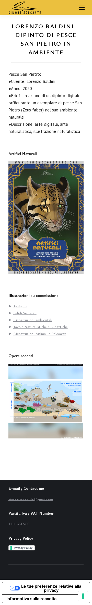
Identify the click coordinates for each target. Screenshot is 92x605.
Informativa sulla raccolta (31, 598)
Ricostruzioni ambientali (32, 319)
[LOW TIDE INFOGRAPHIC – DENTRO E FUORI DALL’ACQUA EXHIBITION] (46, 401)
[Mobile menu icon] (82, 8)
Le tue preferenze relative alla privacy (51, 588)
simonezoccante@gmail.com (30, 498)
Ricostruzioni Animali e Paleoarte (39, 333)
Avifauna (20, 305)
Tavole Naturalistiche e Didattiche (40, 326)
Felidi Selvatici (25, 312)
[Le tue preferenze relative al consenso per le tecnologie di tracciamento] (83, 596)
